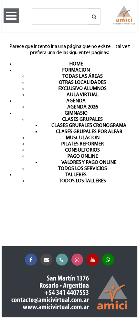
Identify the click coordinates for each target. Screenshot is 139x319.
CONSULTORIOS (82, 150)
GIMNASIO (76, 113)
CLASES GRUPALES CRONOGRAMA (88, 125)
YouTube (93, 260)
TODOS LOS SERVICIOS (82, 168)
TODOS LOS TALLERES (82, 181)
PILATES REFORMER (82, 144)
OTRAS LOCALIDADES (82, 82)
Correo (46, 260)
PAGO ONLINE (82, 156)
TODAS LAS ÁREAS (82, 76)
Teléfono (62, 260)
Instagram (77, 260)
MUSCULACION (83, 138)
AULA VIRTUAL (83, 94)
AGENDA (76, 101)
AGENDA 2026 (82, 107)
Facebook (31, 260)
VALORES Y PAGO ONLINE (88, 162)
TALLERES (76, 174)
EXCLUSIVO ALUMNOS (82, 88)
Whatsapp (108, 260)
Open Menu (11, 15)
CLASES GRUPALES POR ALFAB (89, 131)
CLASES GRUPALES (82, 119)
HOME (76, 64)
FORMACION (76, 70)
